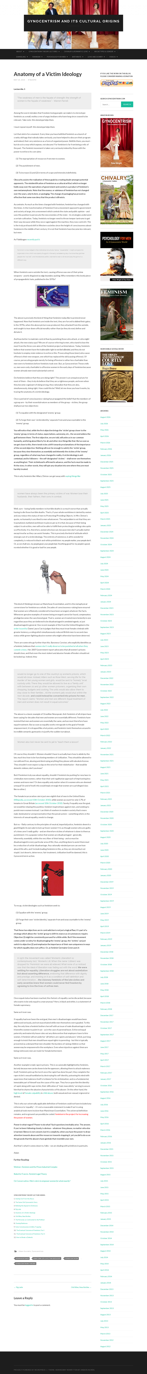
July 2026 (104, 423)
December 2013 (106, 1289)
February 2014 (106, 1276)
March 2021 (105, 792)
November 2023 (106, 614)
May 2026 (104, 430)
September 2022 (107, 697)
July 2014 (104, 1257)
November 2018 (106, 958)
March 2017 (105, 1066)
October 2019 (106, 894)
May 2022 (104, 722)
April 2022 (104, 729)
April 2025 (104, 512)
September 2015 (107, 1168)
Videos (112, 57)
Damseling (21, 57)
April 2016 (104, 1124)
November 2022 (106, 684)
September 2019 (107, 901)
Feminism (36, 57)
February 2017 (106, 1073)
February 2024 (106, 595)
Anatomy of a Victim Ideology (25, 1213)
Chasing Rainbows (21, 1223)
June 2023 (104, 646)
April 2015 (104, 1200)
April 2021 (104, 786)
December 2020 (106, 812)
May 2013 (104, 1327)
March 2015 (105, 1206)
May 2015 (104, 1194)
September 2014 (107, 1244)
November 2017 (106, 1022)
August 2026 (105, 417)
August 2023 (105, 633)
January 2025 (105, 525)
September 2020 (107, 831)
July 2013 (104, 1321)
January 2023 (105, 672)
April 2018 (104, 996)
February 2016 (106, 1136)
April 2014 (104, 1270)
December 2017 (106, 1015)
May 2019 (104, 920)
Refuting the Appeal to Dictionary (26, 1206)
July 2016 (104, 1104)
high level (18, 1093)
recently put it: (33, 239)
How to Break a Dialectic (24, 1237)
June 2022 (104, 716)
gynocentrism (71, 1258)
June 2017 (104, 1047)
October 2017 (106, 1028)
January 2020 (105, 875)
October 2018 (106, 964)
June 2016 (104, 1111)
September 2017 (107, 1034)
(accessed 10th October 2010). (49, 803)
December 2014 (106, 1225)
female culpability (33, 1093)
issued (22, 628)
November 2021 (106, 754)
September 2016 (107, 1092)
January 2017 (105, 1079)
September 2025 (107, 481)
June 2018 (104, 984)
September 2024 (107, 551)
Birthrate (76, 57)
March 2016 (105, 1130)
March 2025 (105, 519)
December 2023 (106, 608)
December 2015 (106, 1149)
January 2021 (105, 805)
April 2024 (104, 582)
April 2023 (104, 659)
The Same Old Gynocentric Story (26, 1202)
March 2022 (105, 735)
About (19, 51)
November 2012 (106, 1340)
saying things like (72, 476)
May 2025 (104, 506)
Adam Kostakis (25, 1251)
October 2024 (106, 544)
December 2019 (106, 882)
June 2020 (104, 850)
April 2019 (104, 926)
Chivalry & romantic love (76, 51)
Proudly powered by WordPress (30, 1370)
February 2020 (106, 869)
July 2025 (104, 493)
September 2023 (107, 627)
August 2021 (105, 767)
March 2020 (105, 862)
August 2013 (105, 1314)
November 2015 (106, 1155)
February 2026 (106, 449)
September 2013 (107, 1308)
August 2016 (105, 1098)
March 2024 (105, 589)
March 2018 (105, 1003)
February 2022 (106, 742)
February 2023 (106, 665)
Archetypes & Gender (103, 51)
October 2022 (106, 691)
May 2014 (104, 1264)
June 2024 (104, 570)
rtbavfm (32, 80)
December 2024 (106, 532)
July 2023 (104, 640)
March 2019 (105, 933)
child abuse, (48, 1093)
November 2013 (106, 1295)
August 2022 (105, 703)
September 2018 (107, 971)
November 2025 (106, 468)
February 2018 (106, 1009)
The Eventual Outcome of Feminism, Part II (30, 1234)
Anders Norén (87, 1370)
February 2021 (106, 799)
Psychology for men (56, 57)
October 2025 (106, 474)
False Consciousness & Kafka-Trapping (28, 1227)
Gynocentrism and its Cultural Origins (73, 21)
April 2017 (104, 1060)
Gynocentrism (37, 1251)
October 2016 (106, 1085)
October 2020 (106, 824)
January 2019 (105, 945)
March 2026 (105, 442)
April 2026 (104, 436)
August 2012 (105, 1346)
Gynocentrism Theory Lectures (43, 51)
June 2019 (104, 913)
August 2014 (105, 1251)
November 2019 (106, 888)
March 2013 (105, 1334)
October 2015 (106, 1162)
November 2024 (106, 538)
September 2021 (107, 761)
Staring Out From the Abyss (24, 1199)
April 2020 (104, 856)
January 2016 (105, 1143)
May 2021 (104, 780)
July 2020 (104, 843)
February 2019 (106, 939)
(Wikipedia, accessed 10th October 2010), (32, 799)
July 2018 (104, 977)
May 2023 (104, 652)
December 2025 (106, 462)
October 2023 (106, 621)
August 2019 (105, 907)
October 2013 (106, 1302)
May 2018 (104, 990)
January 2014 (105, 1283)
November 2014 (106, 1232)
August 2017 (105, 1041)
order (16, 628)
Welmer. (35, 1167)
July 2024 (104, 563)
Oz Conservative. (42, 1181)
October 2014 (106, 1238)
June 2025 (104, 500)
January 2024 (105, 602)
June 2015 (104, 1187)
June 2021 (104, 773)
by (26, 628)
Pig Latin (18, 1209)
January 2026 (105, 455)
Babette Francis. (30, 1174)
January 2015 (105, 1219)
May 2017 (104, 1054)
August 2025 (105, 487)
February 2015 (106, 1213)
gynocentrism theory (26, 1263)
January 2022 (105, 748)
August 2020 (105, 837)
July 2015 (104, 1181)
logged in (29, 1305)
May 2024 (104, 576)
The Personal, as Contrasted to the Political (29, 1220)
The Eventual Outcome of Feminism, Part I (30, 1230)
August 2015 (105, 1174)
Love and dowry (95, 57)
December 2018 (106, 952)
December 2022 (106, 678)
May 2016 (104, 1117)
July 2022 (104, 710)
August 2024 (105, 557)
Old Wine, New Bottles (23, 1216)
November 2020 (106, 818)
